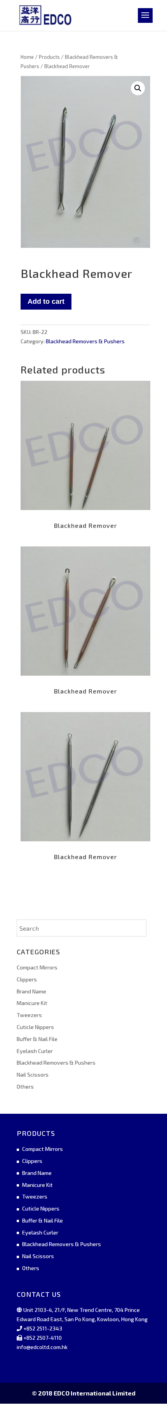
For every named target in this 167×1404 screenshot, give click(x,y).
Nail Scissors (33, 1074)
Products (49, 57)
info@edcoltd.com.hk (42, 1347)
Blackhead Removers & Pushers (85, 341)
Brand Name (31, 991)
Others (25, 1086)
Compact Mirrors (37, 967)
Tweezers (29, 1015)
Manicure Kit (32, 1003)
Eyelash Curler (35, 1051)
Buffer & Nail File (37, 1039)
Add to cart (46, 301)
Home (27, 57)
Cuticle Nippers (35, 1027)
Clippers (27, 979)
